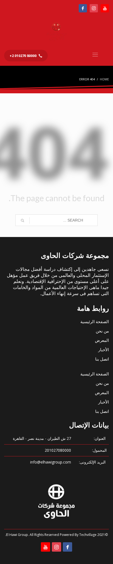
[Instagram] (94, 8)
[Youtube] (105, 8)
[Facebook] (83, 8)
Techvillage (88, 534)
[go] (22, 220)
